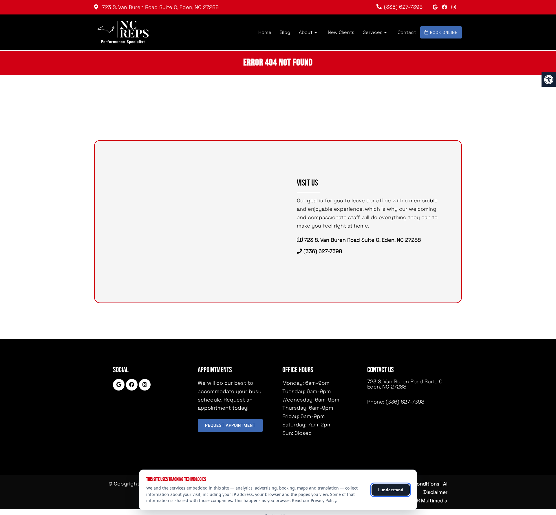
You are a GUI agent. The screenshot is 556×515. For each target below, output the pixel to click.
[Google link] (435, 7)
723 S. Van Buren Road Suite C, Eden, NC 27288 (159, 7)
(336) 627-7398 (403, 6)
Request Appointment (230, 425)
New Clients (341, 32)
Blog (285, 32)
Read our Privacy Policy (314, 500)
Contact (407, 32)
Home (264, 32)
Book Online (443, 32)
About (305, 32)
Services (372, 32)
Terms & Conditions (417, 484)
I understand (390, 489)
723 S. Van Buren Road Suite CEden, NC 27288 (404, 384)
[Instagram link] (454, 7)
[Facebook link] (445, 7)
